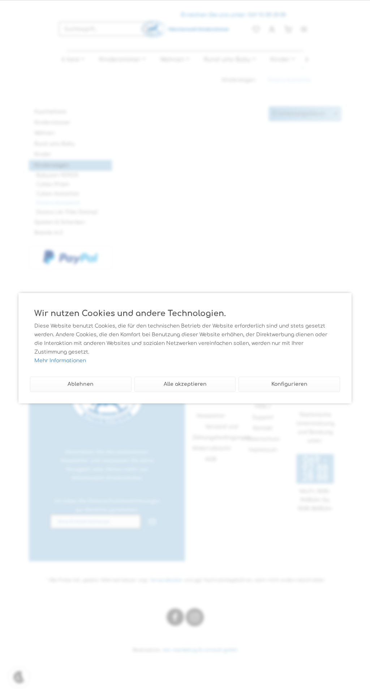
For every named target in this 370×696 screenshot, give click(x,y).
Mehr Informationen (60, 360)
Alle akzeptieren (185, 384)
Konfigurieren (289, 384)
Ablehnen (81, 384)
